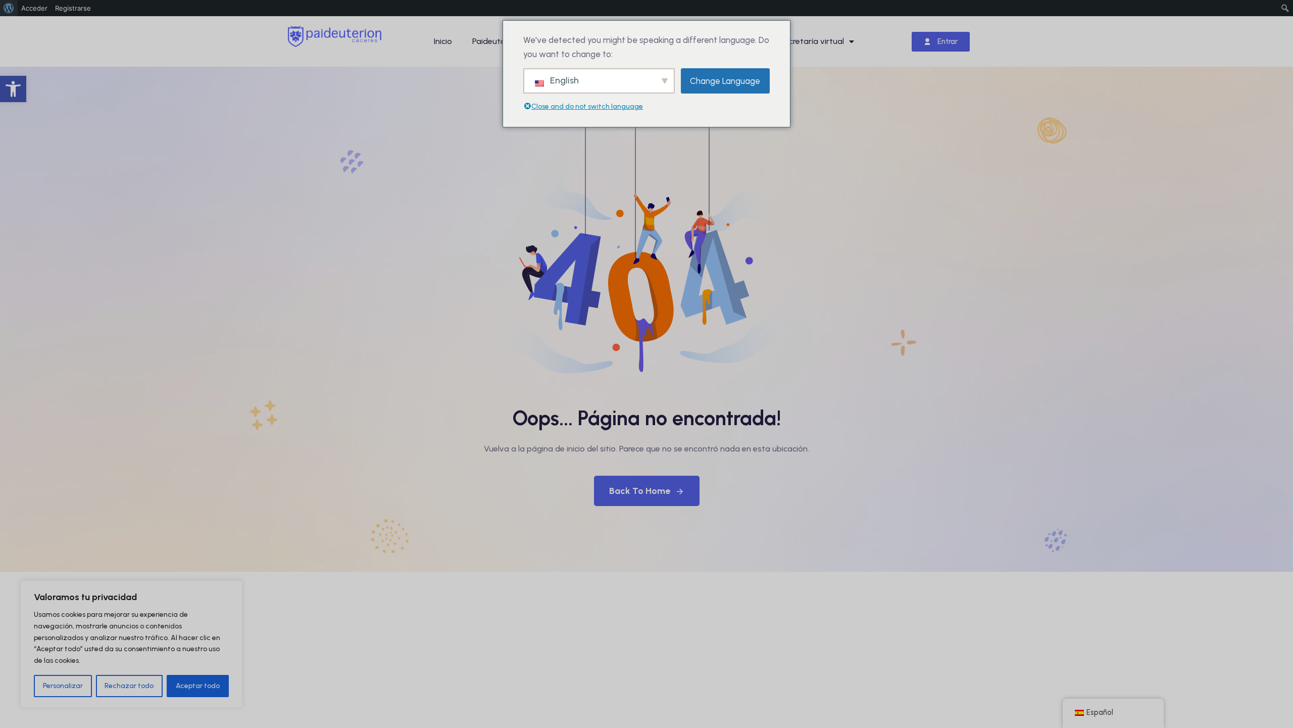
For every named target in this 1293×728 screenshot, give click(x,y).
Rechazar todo (129, 685)
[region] (131, 644)
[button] (13, 89)
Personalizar (63, 685)
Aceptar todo (198, 685)
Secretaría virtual (811, 41)
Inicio (443, 41)
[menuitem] (9, 8)
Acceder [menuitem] (34, 8)
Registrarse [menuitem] (73, 8)
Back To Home (639, 490)
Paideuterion (495, 41)
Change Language (725, 81)
